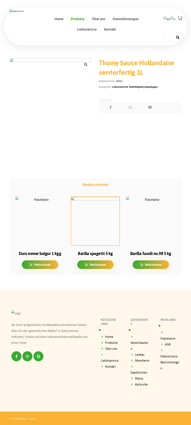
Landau (140, 354)
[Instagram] (27, 356)
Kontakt (110, 366)
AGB (167, 344)
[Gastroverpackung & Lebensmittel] (27, 11)
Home (109, 336)
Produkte (111, 342)
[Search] (177, 37)
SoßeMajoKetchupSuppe (143, 86)
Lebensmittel (120, 86)
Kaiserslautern (139, 345)
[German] (167, 18)
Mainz (139, 378)
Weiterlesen (42, 264)
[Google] (38, 356)
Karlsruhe (141, 384)
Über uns (111, 348)
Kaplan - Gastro (27, 418)
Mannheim (142, 360)
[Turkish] (173, 18)
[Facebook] (16, 356)
